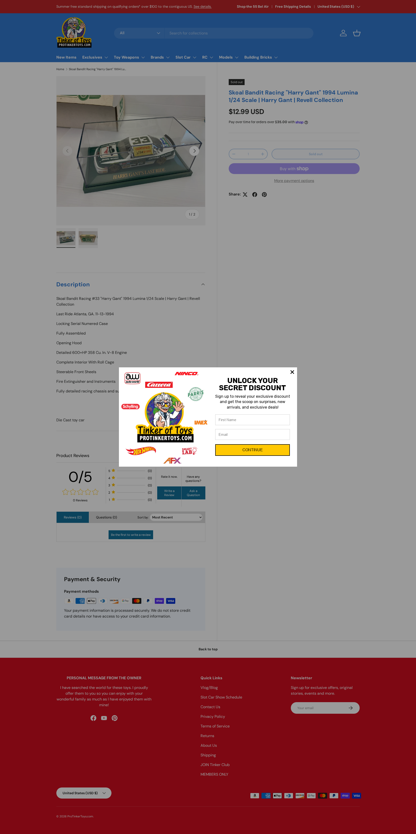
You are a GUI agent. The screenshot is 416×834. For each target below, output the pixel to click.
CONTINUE (252, 450)
